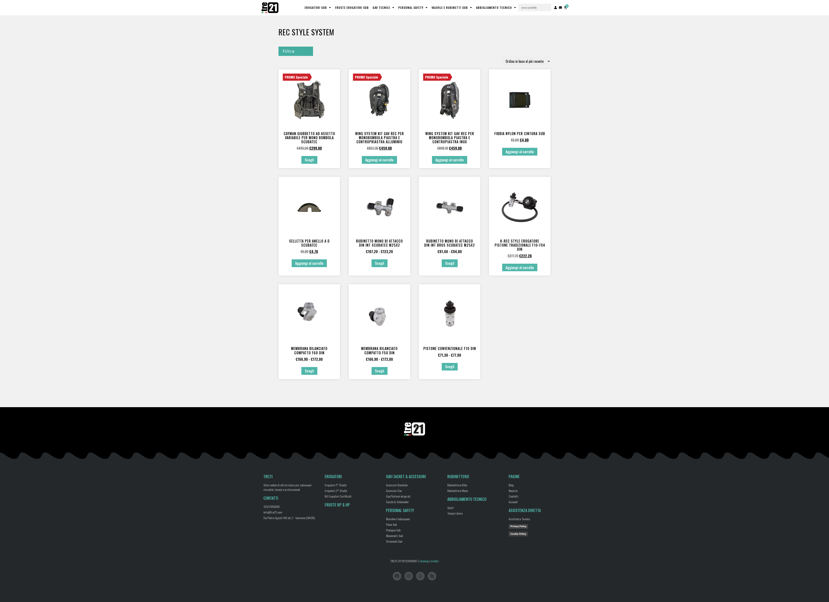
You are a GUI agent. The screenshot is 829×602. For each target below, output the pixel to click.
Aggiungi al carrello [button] (379, 159)
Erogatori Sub (316, 7)
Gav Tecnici (381, 7)
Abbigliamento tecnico (466, 499)
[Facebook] (397, 576)
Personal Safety (410, 7)
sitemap (424, 561)
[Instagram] (408, 576)
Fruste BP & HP (337, 504)
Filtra (289, 51)
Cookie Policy (518, 533)
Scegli (309, 159)
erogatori (333, 476)
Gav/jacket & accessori (406, 476)
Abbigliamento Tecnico (494, 7)
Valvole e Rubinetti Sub (450, 7)
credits (435, 561)
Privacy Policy (518, 526)
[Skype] (432, 576)
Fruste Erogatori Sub (352, 7)
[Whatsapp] (420, 576)
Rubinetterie (458, 476)
